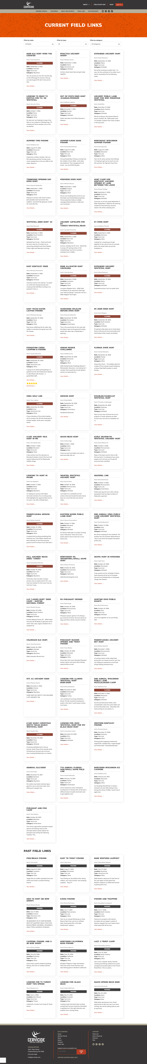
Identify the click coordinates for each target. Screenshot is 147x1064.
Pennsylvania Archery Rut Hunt (106, 641)
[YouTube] (103, 11)
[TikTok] (112, 11)
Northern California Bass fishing (71, 942)
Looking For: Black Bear (70, 983)
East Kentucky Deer (37, 266)
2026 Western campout (106, 858)
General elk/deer (36, 767)
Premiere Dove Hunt (71, 179)
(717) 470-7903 (32, 1054)
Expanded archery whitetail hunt (104, 267)
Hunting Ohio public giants (105, 600)
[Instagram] (106, 11)
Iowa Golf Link (34, 396)
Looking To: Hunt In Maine (37, 476)
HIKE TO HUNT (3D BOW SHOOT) (38, 900)
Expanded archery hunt (107, 54)
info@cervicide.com (34, 1057)
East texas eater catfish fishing (36, 310)
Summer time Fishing (37, 140)
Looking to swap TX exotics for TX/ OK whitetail (37, 98)
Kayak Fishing (67, 899)
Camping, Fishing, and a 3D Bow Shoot (39, 942)
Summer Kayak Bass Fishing (70, 141)
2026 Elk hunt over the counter (39, 55)
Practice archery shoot (70, 55)
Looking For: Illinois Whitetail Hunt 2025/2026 (71, 681)
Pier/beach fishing (37, 858)
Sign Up (81, 1051)
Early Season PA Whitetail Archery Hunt (107, 438)
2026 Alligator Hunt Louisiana (71, 267)
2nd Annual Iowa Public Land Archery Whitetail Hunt (107, 516)
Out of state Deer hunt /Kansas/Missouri (73, 97)
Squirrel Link (101, 475)
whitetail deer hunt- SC (39, 222)
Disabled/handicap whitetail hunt (104, 397)
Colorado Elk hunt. (37, 640)
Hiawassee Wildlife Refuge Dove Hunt (70, 310)
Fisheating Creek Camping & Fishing (36, 348)
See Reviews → (31, 386)
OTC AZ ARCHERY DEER (38, 679)
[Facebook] (109, 11)
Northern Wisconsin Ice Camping (107, 768)
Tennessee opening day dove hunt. (39, 180)
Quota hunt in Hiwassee (107, 557)
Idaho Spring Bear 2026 (107, 982)
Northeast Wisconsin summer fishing (105, 141)
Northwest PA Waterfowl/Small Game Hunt (73, 559)
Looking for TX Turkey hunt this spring (39, 983)
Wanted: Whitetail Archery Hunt (70, 476)
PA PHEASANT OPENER (71, 599)
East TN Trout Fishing (72, 858)
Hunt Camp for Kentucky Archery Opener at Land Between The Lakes (104, 182)
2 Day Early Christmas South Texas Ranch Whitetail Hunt (39, 725)
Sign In (119, 4)
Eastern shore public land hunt (72, 515)
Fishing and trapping (105, 899)
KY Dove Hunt (101, 222)
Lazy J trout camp (104, 941)
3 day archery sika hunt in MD (37, 438)
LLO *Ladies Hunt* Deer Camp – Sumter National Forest (39, 601)
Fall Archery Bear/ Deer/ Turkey (37, 558)
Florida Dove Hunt (104, 347)
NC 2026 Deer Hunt (104, 309)
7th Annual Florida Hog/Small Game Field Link (72, 769)
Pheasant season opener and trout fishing (70, 642)
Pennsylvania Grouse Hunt (38, 515)
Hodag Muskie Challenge (67, 348)
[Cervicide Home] (29, 4)
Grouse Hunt (67, 396)
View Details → (31, 86)
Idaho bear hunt (69, 437)
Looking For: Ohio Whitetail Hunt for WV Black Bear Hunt (72, 725)
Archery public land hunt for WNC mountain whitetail (107, 98)
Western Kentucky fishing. (104, 724)
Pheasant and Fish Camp (37, 809)
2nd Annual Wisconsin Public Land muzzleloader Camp (106, 681)
